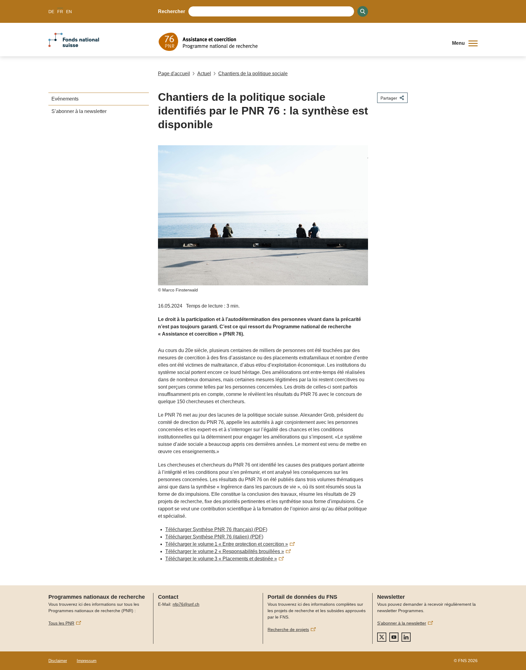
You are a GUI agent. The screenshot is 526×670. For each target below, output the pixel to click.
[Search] (362, 11)
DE (51, 11)
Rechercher (171, 11)
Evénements (65, 98)
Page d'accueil (174, 73)
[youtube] (393, 637)
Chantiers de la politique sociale (253, 73)
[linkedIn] (406, 637)
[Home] (301, 42)
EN (69, 11)
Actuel (204, 73)
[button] (465, 43)
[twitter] (381, 637)
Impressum (86, 660)
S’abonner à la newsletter (79, 111)
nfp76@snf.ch (186, 604)
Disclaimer (57, 660)
